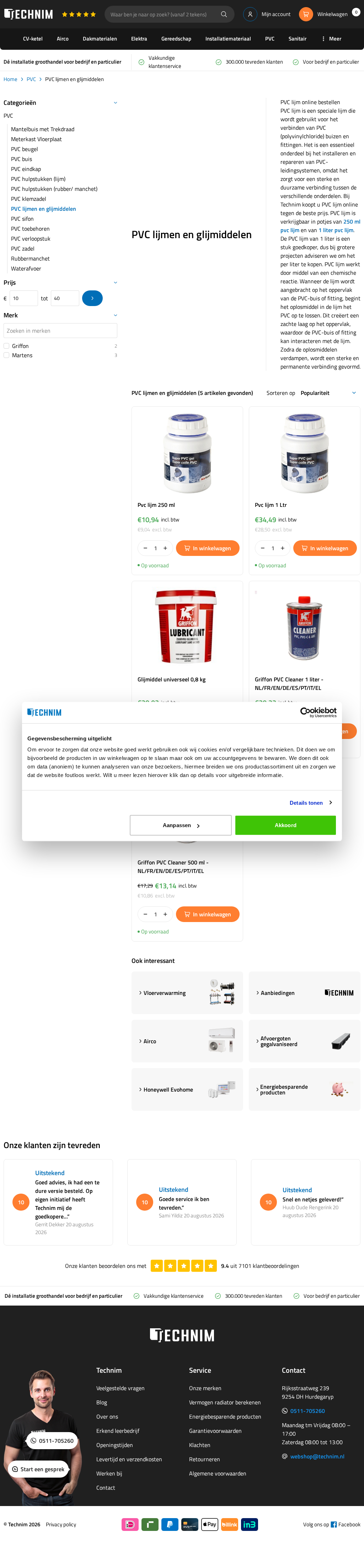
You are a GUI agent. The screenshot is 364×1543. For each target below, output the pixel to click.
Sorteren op (281, 393)
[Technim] (28, 14)
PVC (269, 38)
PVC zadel (22, 248)
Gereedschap (176, 38)
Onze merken (205, 1388)
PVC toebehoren (30, 228)
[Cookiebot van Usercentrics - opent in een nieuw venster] (305, 712)
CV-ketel (33, 38)
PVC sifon (22, 218)
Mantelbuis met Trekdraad (42, 129)
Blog (101, 1402)
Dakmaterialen (100, 38)
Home (10, 79)
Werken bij (109, 1473)
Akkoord (285, 825)
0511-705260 (307, 1411)
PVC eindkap (26, 169)
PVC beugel (24, 149)
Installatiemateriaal (228, 38)
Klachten (199, 1445)
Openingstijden (114, 1445)
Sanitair (297, 38)
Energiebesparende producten (225, 1416)
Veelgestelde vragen (120, 1388)
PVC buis (21, 159)
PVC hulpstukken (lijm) (38, 179)
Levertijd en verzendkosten (129, 1459)
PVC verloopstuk (30, 238)
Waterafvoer (26, 268)
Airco (63, 38)
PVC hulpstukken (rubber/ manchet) (54, 188)
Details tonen (306, 802)
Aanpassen (177, 825)
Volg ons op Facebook (331, 1524)
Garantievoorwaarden (215, 1430)
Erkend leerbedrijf (117, 1430)
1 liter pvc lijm (335, 230)
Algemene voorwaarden (217, 1473)
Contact (105, 1487)
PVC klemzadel (28, 198)
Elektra (139, 38)
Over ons (107, 1416)
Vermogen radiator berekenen (225, 1402)
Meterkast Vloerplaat (36, 139)
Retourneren (204, 1459)
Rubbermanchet (30, 258)
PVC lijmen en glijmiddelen (43, 208)
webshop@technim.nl (317, 1456)
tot (44, 298)
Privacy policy (61, 1524)
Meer (335, 38)
